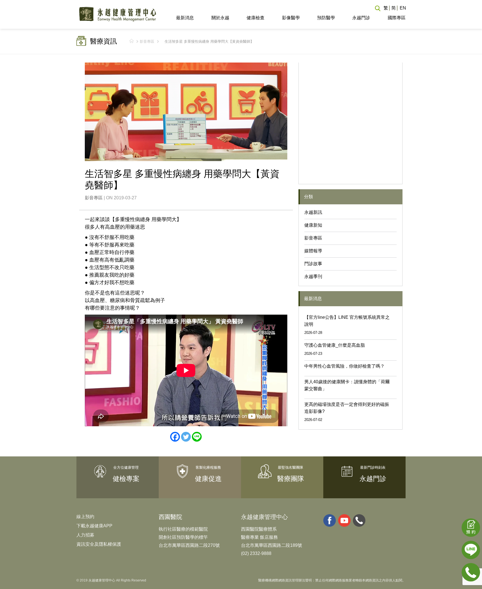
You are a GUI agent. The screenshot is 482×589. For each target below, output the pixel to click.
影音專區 (147, 41)
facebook (329, 520)
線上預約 (85, 516)
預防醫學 (326, 17)
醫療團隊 (290, 478)
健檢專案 (126, 478)
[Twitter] (186, 437)
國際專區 (396, 17)
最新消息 (185, 17)
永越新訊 (313, 212)
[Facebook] (175, 437)
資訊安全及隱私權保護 (98, 544)
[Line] (197, 437)
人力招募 (85, 535)
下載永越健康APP (94, 525)
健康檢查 (255, 17)
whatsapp (359, 520)
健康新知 (313, 225)
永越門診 (361, 17)
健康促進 (208, 478)
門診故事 (313, 263)
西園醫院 (170, 517)
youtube (344, 520)
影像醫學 (291, 17)
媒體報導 (313, 250)
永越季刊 (313, 276)
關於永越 (220, 17)
